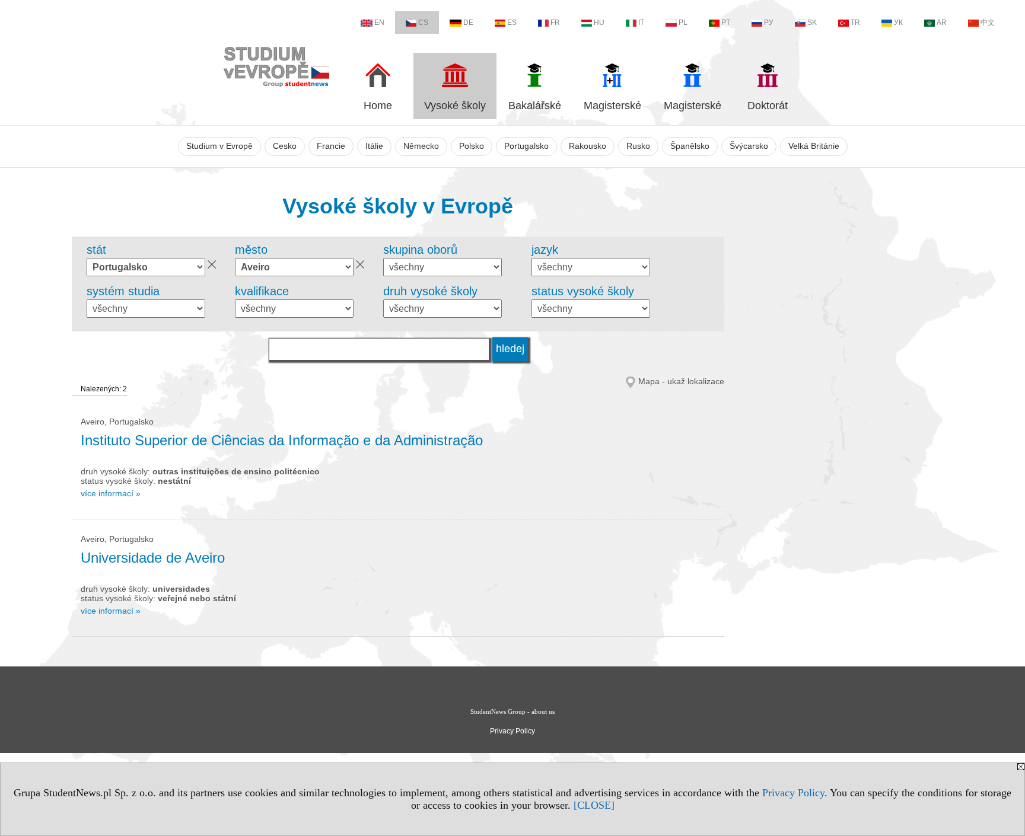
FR (555, 22)
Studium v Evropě (219, 146)
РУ (768, 22)
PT (725, 22)
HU (599, 22)
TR (855, 22)
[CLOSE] (594, 805)
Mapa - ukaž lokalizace (681, 381)
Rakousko (587, 146)
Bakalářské (534, 105)
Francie (331, 146)
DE (468, 22)
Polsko (471, 146)
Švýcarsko (749, 146)
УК (898, 22)
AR (942, 22)
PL (683, 22)
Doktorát (767, 105)
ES (512, 22)
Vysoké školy (455, 105)
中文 (988, 22)
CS (423, 22)
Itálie (374, 146)
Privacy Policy (793, 793)
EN (379, 22)
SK (812, 22)
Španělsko (689, 146)
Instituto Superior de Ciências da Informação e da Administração (282, 440)
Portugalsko (526, 146)
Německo (421, 146)
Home (378, 105)
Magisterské (612, 105)
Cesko (285, 146)
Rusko (638, 146)
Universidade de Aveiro (153, 558)
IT (641, 22)
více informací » (111, 493)
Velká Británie (813, 146)
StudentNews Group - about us (512, 711)
